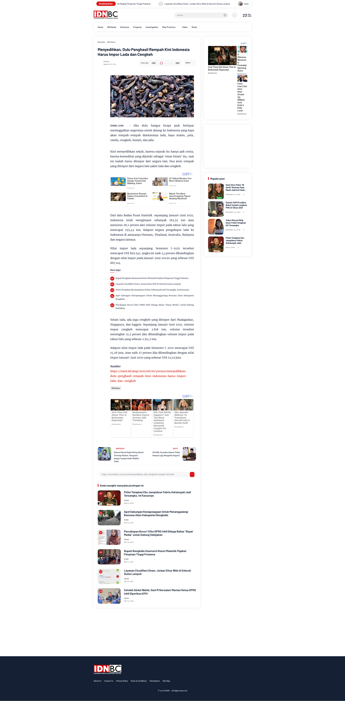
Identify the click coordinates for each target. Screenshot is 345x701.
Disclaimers (155, 681)
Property (137, 27)
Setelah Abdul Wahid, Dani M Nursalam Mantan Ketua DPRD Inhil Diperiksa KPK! (235, 3)
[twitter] (237, 681)
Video (185, 27)
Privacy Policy (122, 681)
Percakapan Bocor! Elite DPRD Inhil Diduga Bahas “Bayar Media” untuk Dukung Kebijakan (155, 306)
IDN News (111, 27)
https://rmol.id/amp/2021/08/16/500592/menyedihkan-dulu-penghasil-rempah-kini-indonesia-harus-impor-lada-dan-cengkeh (148, 376)
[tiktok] (245, 681)
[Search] (225, 15)
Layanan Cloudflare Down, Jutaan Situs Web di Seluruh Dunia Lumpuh (151, 3)
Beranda (101, 42)
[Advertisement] (228, 145)
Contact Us (108, 681)
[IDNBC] (106, 18)
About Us (97, 681)
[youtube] (250, 681)
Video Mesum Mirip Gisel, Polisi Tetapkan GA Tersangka (236, 223)
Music (194, 27)
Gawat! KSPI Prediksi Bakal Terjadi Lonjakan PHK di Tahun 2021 (236, 205)
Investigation (152, 27)
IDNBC (167, 691)
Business (124, 27)
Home (100, 27)
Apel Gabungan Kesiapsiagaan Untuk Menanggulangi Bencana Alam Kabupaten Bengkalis (155, 297)
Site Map (166, 681)
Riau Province (168, 27)
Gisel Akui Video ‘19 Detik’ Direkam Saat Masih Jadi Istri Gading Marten (236, 187)
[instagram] (241, 681)
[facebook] (233, 681)
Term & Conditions (139, 681)
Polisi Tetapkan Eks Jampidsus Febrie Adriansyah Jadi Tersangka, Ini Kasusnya (152, 290)
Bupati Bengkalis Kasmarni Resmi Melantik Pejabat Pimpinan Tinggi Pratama (152, 278)
